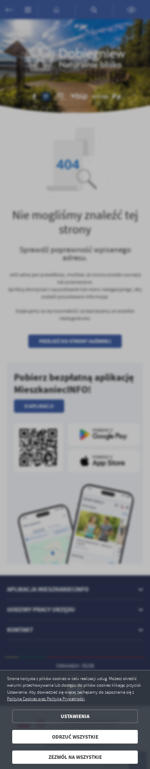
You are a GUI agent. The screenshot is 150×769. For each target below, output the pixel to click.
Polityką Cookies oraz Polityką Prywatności (46, 699)
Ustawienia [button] (75, 716)
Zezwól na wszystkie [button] (75, 757)
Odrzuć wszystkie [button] (75, 736)
